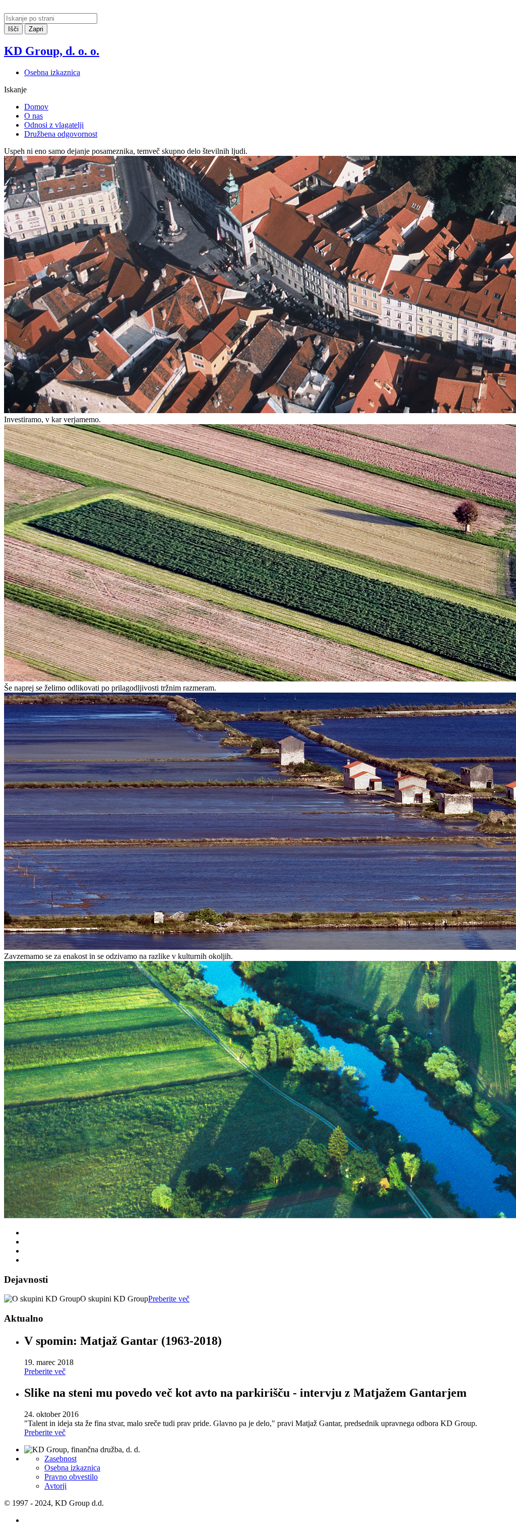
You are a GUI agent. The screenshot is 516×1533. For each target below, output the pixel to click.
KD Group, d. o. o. (51, 51)
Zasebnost (60, 1458)
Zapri (36, 29)
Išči (13, 29)
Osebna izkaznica (52, 72)
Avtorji (55, 1486)
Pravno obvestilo (71, 1476)
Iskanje (15, 89)
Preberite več (168, 1298)
